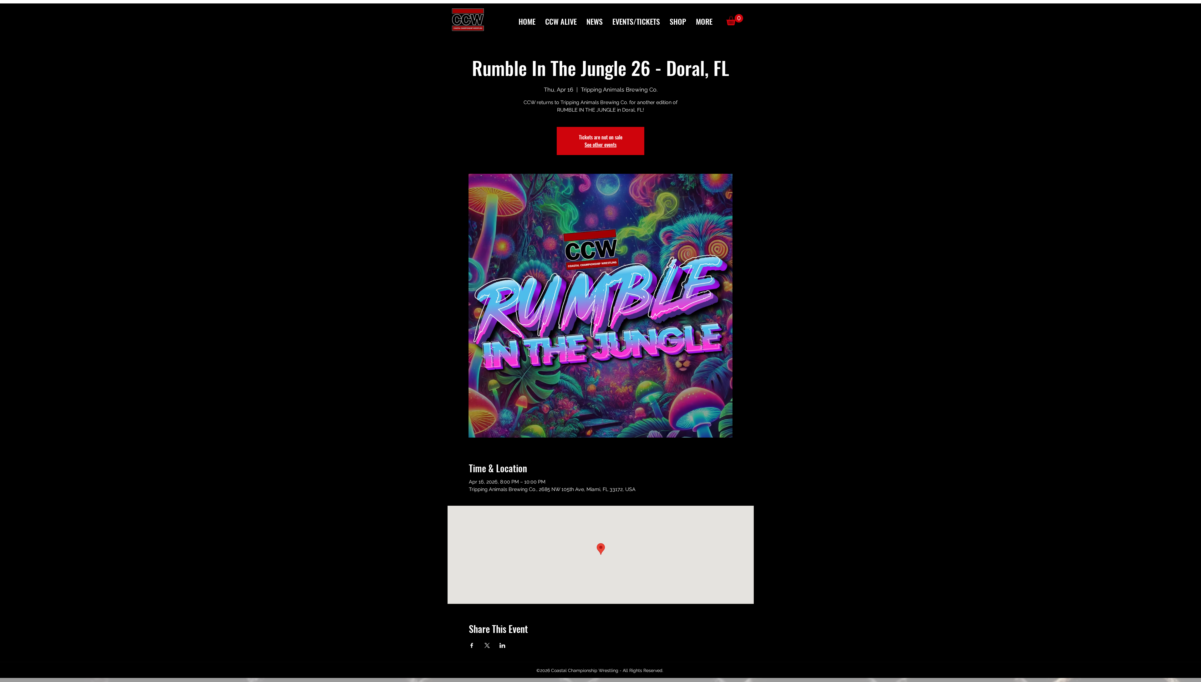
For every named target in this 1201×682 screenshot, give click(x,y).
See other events (600, 144)
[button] (704, 21)
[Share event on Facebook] (472, 645)
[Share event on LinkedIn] (502, 645)
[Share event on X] (487, 645)
